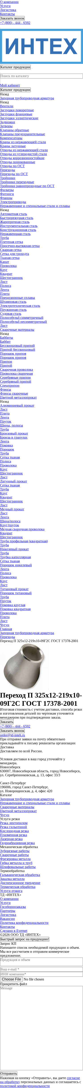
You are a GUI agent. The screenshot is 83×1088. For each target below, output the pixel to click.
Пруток (5, 421)
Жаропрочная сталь (14, 222)
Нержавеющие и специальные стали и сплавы (35, 803)
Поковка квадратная (15, 609)
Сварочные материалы (17, 807)
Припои (6, 361)
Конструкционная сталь (18, 230)
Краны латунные (13, 146)
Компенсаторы (11, 138)
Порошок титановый (16, 593)
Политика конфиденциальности (24, 923)
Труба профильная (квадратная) (24, 541)
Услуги (5, 6)
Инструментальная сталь (18, 226)
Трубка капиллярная (15, 557)
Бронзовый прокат (14, 433)
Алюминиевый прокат (17, 405)
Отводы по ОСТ (12, 166)
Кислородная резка (14, 831)
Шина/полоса (10, 521)
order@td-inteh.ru (12, 735)
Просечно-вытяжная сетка (20, 246)
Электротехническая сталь (20, 306)
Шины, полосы (11, 425)
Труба (4, 238)
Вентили (6, 106)
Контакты (7, 14)
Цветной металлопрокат (18, 811)
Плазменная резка (13, 835)
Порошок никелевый (16, 565)
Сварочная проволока (16, 369)
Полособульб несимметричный (23, 321)
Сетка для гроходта (14, 254)
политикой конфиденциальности (25, 1086)
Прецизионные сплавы (17, 298)
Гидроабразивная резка (17, 843)
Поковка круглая (12, 605)
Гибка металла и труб (16, 863)
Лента (4, 290)
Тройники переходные (17, 182)
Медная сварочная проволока (22, 529)
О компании (9, 2)
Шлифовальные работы (18, 867)
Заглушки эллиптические (19, 118)
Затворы (6, 126)
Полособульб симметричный (21, 318)
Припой (6, 365)
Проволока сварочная (16, 373)
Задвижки (7, 122)
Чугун (4, 815)
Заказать (6, 722)
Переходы (7, 170)
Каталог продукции (15, 90)
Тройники (7, 178)
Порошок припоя (13, 353)
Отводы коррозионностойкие (22, 158)
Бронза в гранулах (13, 437)
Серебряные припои (15, 377)
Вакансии (7, 919)
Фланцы (6, 198)
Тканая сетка (9, 258)
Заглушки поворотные (17, 110)
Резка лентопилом (13, 823)
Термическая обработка (17, 887)
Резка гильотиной (13, 827)
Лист (4, 282)
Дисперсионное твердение (20, 883)
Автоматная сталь (13, 214)
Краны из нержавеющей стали (23, 142)
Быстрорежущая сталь (16, 218)
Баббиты (6, 337)
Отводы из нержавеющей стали (24, 150)
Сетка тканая (10, 457)
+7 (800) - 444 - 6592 (15, 23)
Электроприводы (13, 202)
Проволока (8, 266)
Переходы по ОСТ (14, 174)
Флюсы (5, 389)
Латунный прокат (13, 481)
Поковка (6, 445)
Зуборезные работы (14, 851)
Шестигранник (11, 278)
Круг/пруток (9, 525)
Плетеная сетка (11, 242)
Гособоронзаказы (13, 907)
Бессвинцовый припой (17, 345)
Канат (4, 262)
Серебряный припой (15, 381)
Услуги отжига (11, 891)
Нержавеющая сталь (15, 234)
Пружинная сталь (13, 310)
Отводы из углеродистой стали (23, 154)
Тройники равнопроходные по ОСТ (27, 186)
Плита (5, 294)
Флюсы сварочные (14, 393)
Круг (4, 270)
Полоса (5, 286)
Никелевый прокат (14, 549)
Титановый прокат (14, 589)
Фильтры (7, 190)
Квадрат (6, 274)
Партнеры (7, 911)
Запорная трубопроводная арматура (27, 799)
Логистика (8, 10)
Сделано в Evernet (13, 931)
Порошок (7, 449)
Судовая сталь (10, 314)
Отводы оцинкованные (17, 162)
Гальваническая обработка (20, 875)
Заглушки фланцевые (16, 114)
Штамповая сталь (13, 302)
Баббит (5, 341)
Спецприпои (9, 385)
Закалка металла (12, 879)
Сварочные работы (14, 855)
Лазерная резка (11, 839)
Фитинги (7, 194)
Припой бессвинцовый (17, 349)
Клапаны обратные (14, 130)
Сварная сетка (10, 250)
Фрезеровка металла (15, 859)
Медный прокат (12, 509)
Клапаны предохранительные (22, 134)
